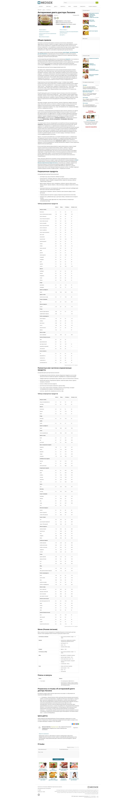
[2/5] (55, 15)
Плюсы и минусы (63, 29)
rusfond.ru (91, 113)
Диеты (55, 6)
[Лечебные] (55, 18)
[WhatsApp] (69, 26)
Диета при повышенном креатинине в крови (88, 91)
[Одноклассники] (65, 26)
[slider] (76, 747)
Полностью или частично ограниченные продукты (47, 34)
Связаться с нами (41, 791)
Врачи (69, 6)
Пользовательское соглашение (44, 788)
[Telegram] (66, 26)
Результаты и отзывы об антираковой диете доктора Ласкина (69, 32)
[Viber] (68, 26)
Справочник (82, 6)
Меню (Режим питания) (44, 36)
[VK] (39, 795)
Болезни (40, 6)
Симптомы (48, 6)
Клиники (75, 6)
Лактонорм (85, 97)
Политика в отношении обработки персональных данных (50, 786)
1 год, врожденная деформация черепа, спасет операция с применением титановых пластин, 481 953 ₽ (90, 122)
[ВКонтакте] (63, 26)
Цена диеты (62, 34)
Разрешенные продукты (44, 31)
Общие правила (42, 29)
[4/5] (57, 15)
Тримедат (85, 85)
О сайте (39, 790)
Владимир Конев (54, 726)
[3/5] (56, 15)
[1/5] (54, 15)
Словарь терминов (92, 6)
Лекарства (63, 6)
